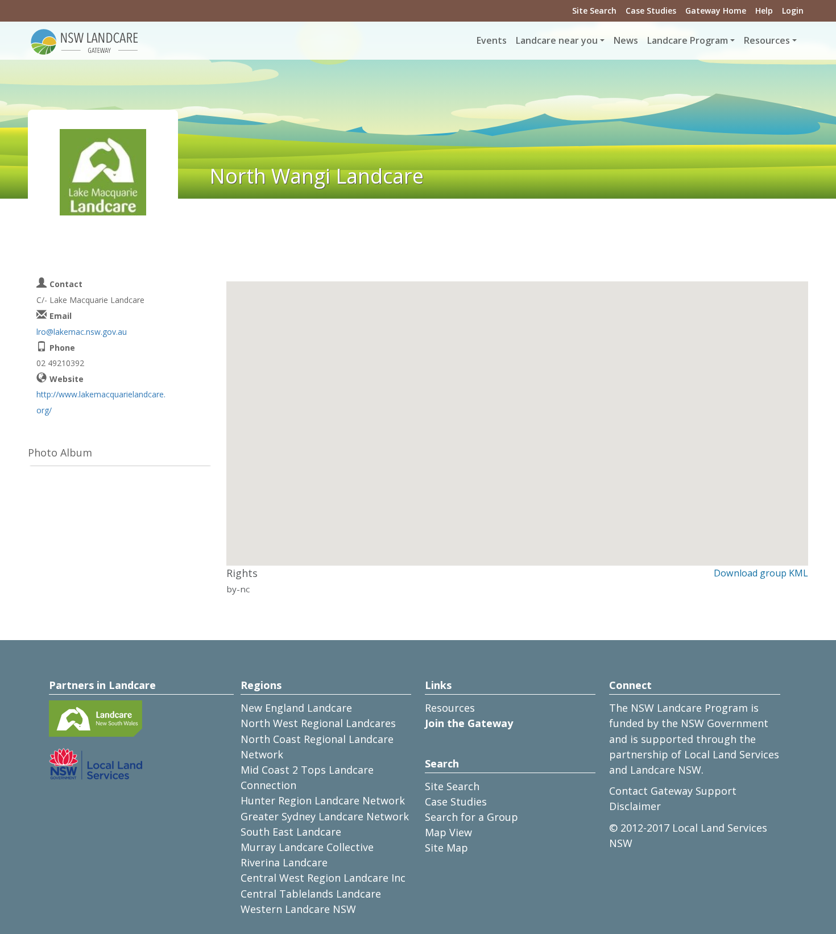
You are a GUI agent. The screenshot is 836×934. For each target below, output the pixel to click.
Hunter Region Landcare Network (323, 800)
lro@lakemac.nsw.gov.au (81, 331)
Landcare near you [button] (557, 40)
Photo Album (60, 452)
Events (492, 40)
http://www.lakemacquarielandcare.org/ (100, 402)
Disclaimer (635, 806)
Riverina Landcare (284, 862)
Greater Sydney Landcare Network (325, 816)
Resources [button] (767, 40)
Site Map (446, 847)
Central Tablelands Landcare (311, 893)
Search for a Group (471, 817)
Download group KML (761, 573)
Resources (450, 708)
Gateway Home (715, 10)
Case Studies (651, 10)
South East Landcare (291, 831)
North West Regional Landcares (318, 723)
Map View (448, 832)
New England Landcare (296, 708)
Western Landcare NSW (298, 909)
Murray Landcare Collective (307, 847)
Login (793, 10)
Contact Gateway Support (672, 791)
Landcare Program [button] (687, 40)
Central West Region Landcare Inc (323, 878)
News (626, 40)
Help (764, 10)
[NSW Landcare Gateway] (85, 41)
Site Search (594, 10)
